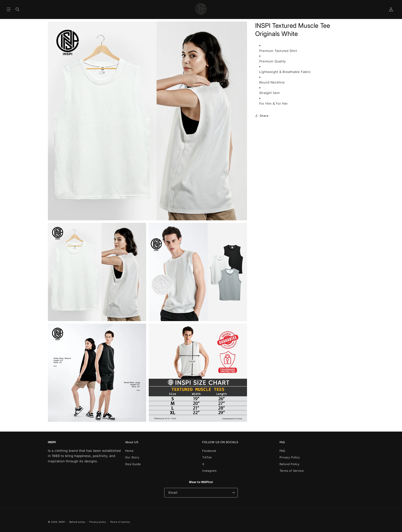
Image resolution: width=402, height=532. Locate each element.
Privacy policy (97, 522)
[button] (8, 9)
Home (129, 450)
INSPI (62, 522)
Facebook (209, 450)
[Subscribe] (233, 492)
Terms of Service (292, 470)
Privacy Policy (290, 457)
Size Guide (133, 464)
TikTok (207, 457)
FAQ (282, 450)
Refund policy (77, 522)
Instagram (209, 470)
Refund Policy (289, 464)
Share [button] (264, 115)
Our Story (132, 457)
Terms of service (120, 522)
